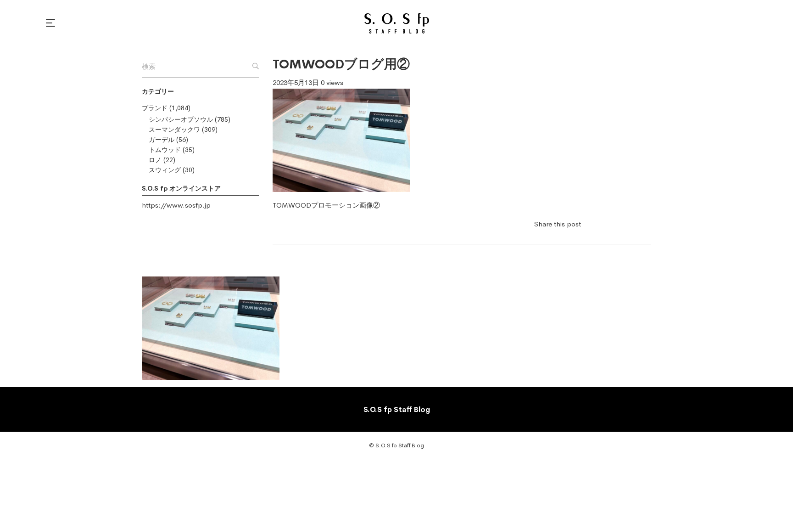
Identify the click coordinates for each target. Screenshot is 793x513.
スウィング (165, 170)
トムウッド (165, 150)
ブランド (155, 108)
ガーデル (161, 139)
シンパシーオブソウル (181, 119)
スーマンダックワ (174, 129)
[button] (51, 23)
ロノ (155, 160)
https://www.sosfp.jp (176, 205)
